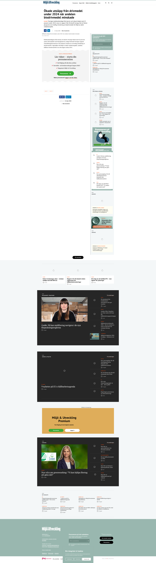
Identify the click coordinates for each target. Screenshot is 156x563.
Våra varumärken (56, 558)
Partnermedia (50, 553)
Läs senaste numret (106, 538)
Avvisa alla (78, 559)
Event (99, 3)
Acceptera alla (86, 559)
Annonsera (57, 553)
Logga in (72, 430)
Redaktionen (44, 553)
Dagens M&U (81, 3)
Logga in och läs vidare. (71, 77)
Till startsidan (78, 257)
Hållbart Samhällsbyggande (91, 3)
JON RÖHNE (44, 540)
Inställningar (69, 559)
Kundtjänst (62, 558)
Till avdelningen (110, 295)
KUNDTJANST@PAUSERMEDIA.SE (53, 545)
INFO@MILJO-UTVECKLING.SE (53, 546)
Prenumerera (75, 3)
